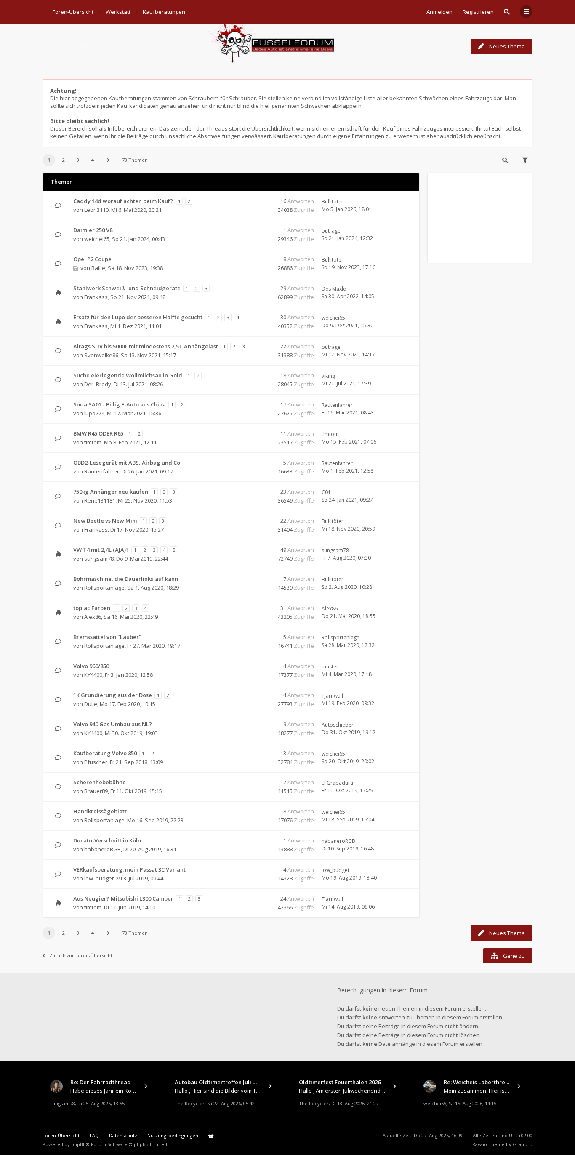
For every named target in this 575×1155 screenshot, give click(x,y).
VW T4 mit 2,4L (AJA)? (101, 549)
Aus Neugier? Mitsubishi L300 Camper (123, 898)
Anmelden (439, 12)
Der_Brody (97, 384)
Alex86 (92, 616)
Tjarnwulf (332, 695)
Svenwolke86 (101, 355)
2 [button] (63, 160)
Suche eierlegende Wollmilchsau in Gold (127, 375)
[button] (108, 160)
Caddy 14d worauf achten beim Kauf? (123, 201)
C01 (326, 492)
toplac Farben (91, 608)
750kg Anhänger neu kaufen (110, 491)
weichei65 (96, 239)
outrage (331, 230)
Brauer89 (96, 791)
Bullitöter (332, 201)
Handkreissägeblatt (100, 811)
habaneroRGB (102, 849)
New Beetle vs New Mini (105, 520)
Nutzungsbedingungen (172, 1135)
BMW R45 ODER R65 (98, 433)
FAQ (94, 1135)
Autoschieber (338, 724)
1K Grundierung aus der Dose (112, 695)
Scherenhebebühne (99, 782)
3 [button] (78, 160)
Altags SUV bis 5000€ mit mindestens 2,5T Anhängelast (145, 346)
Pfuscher (95, 762)
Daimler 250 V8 (92, 230)
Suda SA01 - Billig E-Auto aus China (119, 404)
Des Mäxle (334, 288)
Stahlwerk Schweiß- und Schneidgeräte (127, 288)
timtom (92, 442)
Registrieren (478, 12)
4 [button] (92, 160)
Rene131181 (99, 500)
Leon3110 (96, 210)
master (330, 666)
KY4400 (93, 675)
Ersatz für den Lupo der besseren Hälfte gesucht (137, 317)
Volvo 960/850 (91, 666)
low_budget (99, 878)
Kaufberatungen (78, 46)
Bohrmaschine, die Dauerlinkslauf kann (125, 579)
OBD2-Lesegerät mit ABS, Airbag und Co (126, 462)
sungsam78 (99, 558)
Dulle (90, 704)
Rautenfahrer (337, 405)
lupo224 (94, 413)
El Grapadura (337, 782)
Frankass (96, 297)
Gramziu (522, 1144)
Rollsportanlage (104, 587)
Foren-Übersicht (61, 1135)
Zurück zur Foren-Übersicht (80, 955)
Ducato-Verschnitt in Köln (107, 840)
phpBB (78, 1144)
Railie (98, 268)
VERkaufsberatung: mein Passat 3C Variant (129, 869)
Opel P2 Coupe (92, 259)
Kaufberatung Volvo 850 (105, 753)
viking (328, 376)
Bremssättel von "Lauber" (107, 637)
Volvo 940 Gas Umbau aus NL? (112, 724)
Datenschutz (123, 1135)
